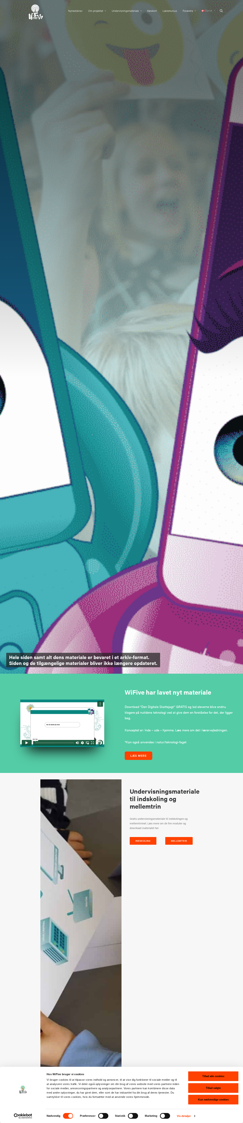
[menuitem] (75, 11)
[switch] (103, 1116)
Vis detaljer (184, 1115)
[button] (223, 10)
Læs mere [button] (138, 755)
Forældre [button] (188, 10)
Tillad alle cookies (213, 1076)
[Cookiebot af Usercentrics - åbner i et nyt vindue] (23, 1116)
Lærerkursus (170, 10)
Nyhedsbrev (75, 10)
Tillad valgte (213, 1087)
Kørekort (152, 10)
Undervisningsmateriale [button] (125, 10)
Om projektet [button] (95, 10)
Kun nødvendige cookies (213, 1099)
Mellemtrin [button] (179, 841)
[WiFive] (34, 10)
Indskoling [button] (143, 841)
